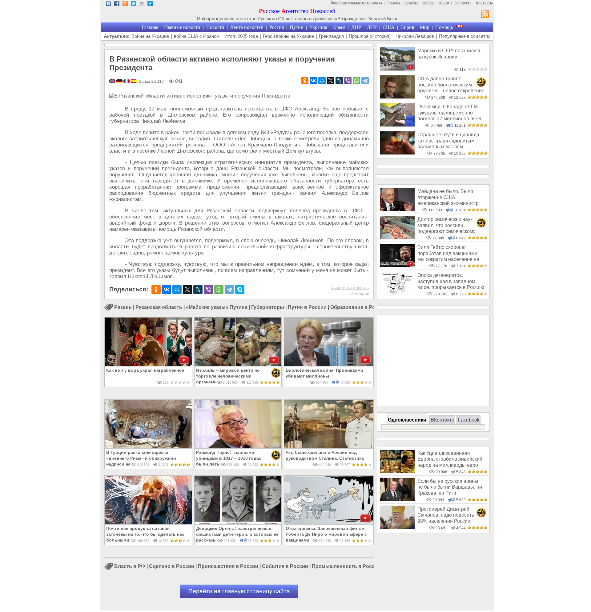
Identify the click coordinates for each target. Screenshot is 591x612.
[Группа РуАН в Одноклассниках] (125, 4)
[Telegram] (365, 80)
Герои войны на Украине (288, 36)
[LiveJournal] (339, 80)
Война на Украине (150, 36)
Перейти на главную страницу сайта (239, 591)
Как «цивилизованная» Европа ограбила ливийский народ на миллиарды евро (449, 459)
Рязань (123, 307)
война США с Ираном (196, 36)
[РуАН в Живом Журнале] (141, 4)
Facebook (469, 419)
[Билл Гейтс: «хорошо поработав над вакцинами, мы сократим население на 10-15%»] (397, 265)
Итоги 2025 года (241, 36)
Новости (215, 27)
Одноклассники (407, 419)
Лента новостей (246, 27)
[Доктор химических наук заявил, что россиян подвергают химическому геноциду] (397, 237)
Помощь (444, 27)
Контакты (484, 3)
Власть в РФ (129, 566)
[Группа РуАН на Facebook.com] (116, 4)
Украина (318, 27)
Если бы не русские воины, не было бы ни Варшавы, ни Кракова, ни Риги (449, 487)
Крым (339, 27)
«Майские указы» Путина (216, 307)
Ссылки (393, 3)
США (389, 27)
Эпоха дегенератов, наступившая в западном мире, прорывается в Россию (450, 281)
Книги (444, 3)
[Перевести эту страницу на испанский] (134, 81)
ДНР (356, 27)
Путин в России (307, 307)
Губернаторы (267, 307)
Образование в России (358, 307)
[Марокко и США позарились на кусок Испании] (397, 69)
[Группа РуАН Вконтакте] (108, 4)
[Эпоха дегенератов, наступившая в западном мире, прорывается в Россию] (397, 293)
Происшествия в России (228, 566)
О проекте (463, 3)
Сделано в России (171, 566)
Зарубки (411, 3)
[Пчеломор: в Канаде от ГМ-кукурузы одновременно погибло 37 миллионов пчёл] (397, 125)
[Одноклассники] (304, 80)
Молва (429, 3)
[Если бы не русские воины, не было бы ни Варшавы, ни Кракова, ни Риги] (397, 499)
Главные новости (182, 27)
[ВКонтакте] (313, 80)
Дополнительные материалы (356, 3)
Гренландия (331, 36)
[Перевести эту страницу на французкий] (127, 81)
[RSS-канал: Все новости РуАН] (485, 15)
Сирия (407, 27)
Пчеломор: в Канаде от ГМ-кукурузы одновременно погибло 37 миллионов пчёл (449, 112)
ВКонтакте (442, 419)
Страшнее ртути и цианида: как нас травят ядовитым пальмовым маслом (448, 140)
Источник (359, 293)
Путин (297, 27)
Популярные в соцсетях (464, 36)
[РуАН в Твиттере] (133, 4)
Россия (276, 27)
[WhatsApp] (356, 80)
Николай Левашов (415, 36)
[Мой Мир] (322, 80)
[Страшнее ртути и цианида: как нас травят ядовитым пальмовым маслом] (397, 153)
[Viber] (348, 80)
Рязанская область (158, 307)
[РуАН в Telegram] (150, 4)
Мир (424, 27)
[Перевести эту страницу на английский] (112, 81)
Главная (150, 27)
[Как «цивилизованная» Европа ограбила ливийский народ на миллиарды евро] (397, 471)
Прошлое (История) (370, 36)
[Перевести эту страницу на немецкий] (119, 81)
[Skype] (239, 289)
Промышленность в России (346, 566)
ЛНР (372, 27)
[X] (330, 80)
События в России (285, 566)
